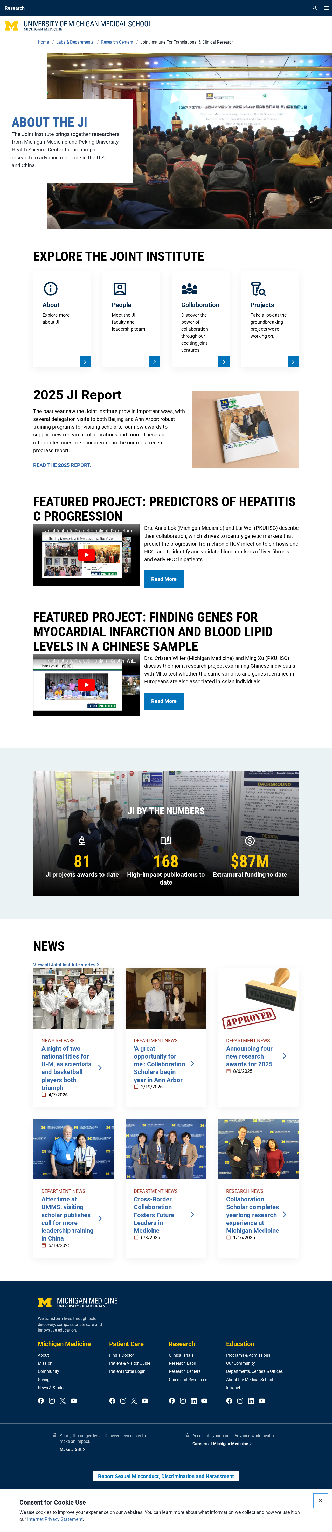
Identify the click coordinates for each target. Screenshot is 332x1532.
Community (48, 1371)
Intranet (233, 1387)
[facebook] (41, 1401)
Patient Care (126, 1344)
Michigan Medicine (64, 1344)
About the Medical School (249, 1379)
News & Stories (51, 1387)
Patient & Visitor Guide (129, 1363)
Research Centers (184, 1371)
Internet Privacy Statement (55, 1519)
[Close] (320, 1500)
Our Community (240, 1363)
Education (240, 1344)
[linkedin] (194, 1401)
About (43, 1355)
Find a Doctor (121, 1355)
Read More (164, 579)
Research (182, 1344)
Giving (44, 1379)
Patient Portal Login (127, 1371)
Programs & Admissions (248, 1355)
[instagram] (52, 1401)
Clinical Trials (181, 1355)
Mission (45, 1363)
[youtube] (74, 1401)
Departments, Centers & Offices (254, 1371)
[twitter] (63, 1401)
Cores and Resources (188, 1379)
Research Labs (182, 1363)
